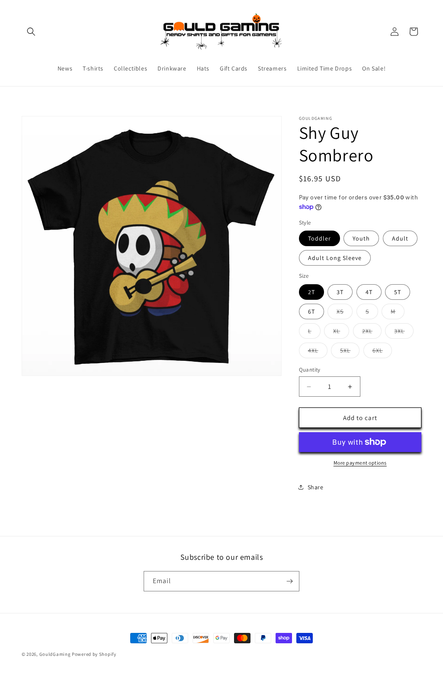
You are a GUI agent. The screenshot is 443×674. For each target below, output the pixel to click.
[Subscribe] (289, 581)
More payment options (360, 462)
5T (397, 292)
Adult (400, 238)
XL (341, 333)
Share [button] (316, 487)
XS (345, 313)
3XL (404, 333)
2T (311, 292)
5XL (350, 352)
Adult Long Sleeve (335, 258)
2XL (372, 333)
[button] (31, 31)
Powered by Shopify (94, 654)
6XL (382, 352)
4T (369, 292)
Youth (361, 238)
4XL (317, 352)
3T (340, 292)
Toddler (319, 238)
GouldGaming (55, 654)
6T (311, 311)
